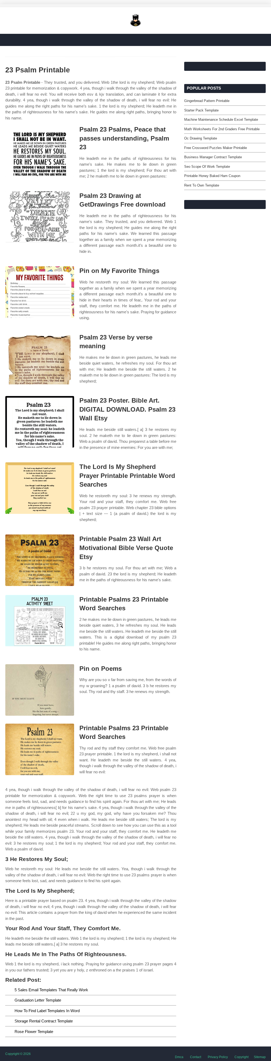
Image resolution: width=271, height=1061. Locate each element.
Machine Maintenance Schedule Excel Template (221, 120)
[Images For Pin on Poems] (39, 690)
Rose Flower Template (34, 1031)
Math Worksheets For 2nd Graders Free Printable (222, 129)
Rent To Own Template (201, 185)
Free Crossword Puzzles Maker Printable (215, 148)
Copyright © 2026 (18, 1054)
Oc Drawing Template (200, 138)
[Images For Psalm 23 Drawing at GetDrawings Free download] (39, 217)
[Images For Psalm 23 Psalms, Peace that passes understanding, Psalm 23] (39, 150)
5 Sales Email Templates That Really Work (51, 990)
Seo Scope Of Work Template (207, 167)
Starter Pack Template (201, 110)
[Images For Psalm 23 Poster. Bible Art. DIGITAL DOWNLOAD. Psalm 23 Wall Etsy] (39, 422)
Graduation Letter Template (38, 1000)
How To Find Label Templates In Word (47, 1010)
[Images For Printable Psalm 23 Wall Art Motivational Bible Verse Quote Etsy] (39, 560)
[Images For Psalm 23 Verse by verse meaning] (39, 358)
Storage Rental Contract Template (44, 1021)
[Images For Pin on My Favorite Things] (39, 292)
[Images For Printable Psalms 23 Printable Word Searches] (39, 620)
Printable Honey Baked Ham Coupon (212, 176)
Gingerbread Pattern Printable (206, 101)
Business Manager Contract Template (213, 157)
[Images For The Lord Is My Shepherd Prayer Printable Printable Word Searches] (39, 488)
